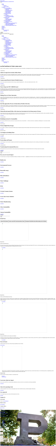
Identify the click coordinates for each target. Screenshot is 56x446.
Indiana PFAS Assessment (9, 24)
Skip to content (2, 0)
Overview (7, 18)
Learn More (2, 76)
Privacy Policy (31, 445)
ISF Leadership (2, 404)
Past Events (5, 30)
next (1, 216)
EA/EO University (7, 445)
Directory (5, 5)
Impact (3, 58)
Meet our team (4, 376)
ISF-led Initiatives (6, 22)
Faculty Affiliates (6, 6)
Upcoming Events (6, 61)
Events (3, 29)
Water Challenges (8, 12)
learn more (1, 91)
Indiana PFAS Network (9, 21)
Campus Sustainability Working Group (11, 25)
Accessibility (2, 445)
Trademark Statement (20, 444)
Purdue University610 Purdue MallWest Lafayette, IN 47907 (3, 412)
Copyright (1, 444)
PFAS (6, 14)
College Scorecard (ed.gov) (24, 445)
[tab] (4, 221)
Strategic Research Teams (7, 13)
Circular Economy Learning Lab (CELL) (11, 54)
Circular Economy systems (9, 15)
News (3, 28)
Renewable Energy (8, 42)
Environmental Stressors (9, 10)
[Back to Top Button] (0, 409)
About (3, 4)
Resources (3, 57)
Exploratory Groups (6, 17)
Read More (1, 107)
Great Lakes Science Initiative (10, 16)
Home (3, 35)
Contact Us (34, 445)
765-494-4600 (2, 414)
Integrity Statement (12, 445)
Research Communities (7, 39)
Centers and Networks (7, 20)
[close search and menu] (1, 2)
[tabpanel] (28, 235)
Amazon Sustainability (9, 8)
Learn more (2, 122)
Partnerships (3, 27)
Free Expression (18, 445)
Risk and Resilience (8, 11)
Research (3, 38)
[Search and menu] (0, 2)
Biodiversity (7, 9)
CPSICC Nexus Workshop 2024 (10, 23)
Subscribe (1, 395)
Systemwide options (3, 416)
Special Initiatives (6, 46)
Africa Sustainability (8, 19)
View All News (2, 345)
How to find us (2, 407)
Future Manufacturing (9, 50)
